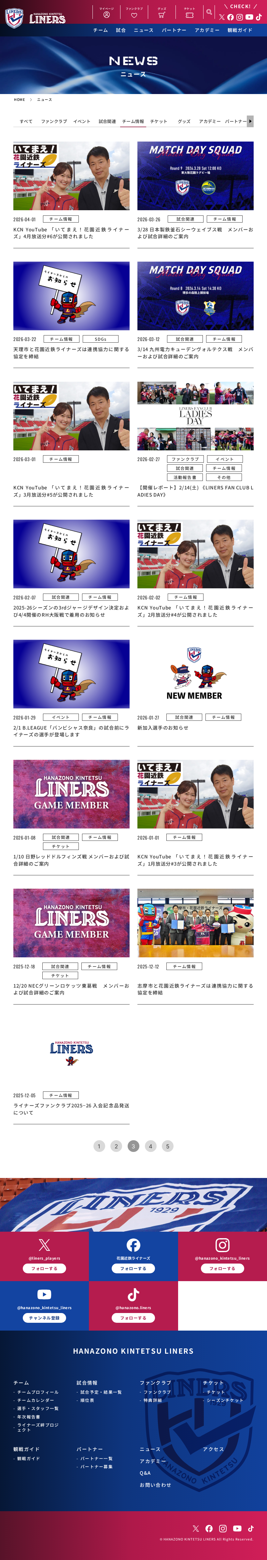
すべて (26, 121)
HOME (19, 99)
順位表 (87, 1400)
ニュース (144, 30)
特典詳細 (153, 1400)
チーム (100, 30)
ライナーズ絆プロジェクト (38, 1427)
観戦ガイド (240, 30)
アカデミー (207, 30)
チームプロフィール (38, 1391)
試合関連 (107, 121)
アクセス (213, 1449)
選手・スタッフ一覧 (38, 1408)
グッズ (184, 121)
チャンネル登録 (44, 1318)
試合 (121, 30)
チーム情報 (133, 121)
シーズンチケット (225, 1400)
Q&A (145, 1472)
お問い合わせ (156, 1484)
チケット (159, 121)
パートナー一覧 (96, 1458)
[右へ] (250, 121)
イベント (82, 121)
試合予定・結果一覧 (101, 1391)
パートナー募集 (96, 1466)
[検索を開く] (209, 12)
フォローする (44, 1268)
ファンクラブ (54, 121)
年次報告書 (28, 1416)
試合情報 (87, 1382)
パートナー (174, 30)
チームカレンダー (35, 1400)
